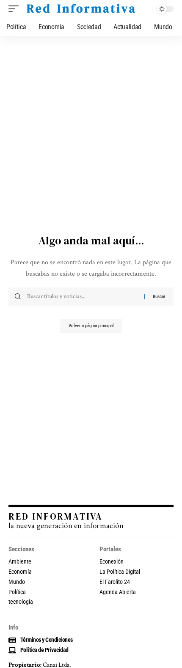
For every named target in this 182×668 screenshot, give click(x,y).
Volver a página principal (91, 326)
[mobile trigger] (15, 9)
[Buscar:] (82, 296)
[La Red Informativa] (80, 9)
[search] (144, 9)
